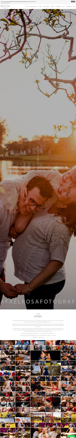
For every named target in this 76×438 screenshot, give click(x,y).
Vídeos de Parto (46, 6)
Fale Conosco (69, 6)
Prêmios (52, 6)
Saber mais (34, 1)
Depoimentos (58, 6)
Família (40, 6)
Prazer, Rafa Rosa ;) (33, 6)
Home (27, 6)
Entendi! (73, 1)
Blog (64, 6)
